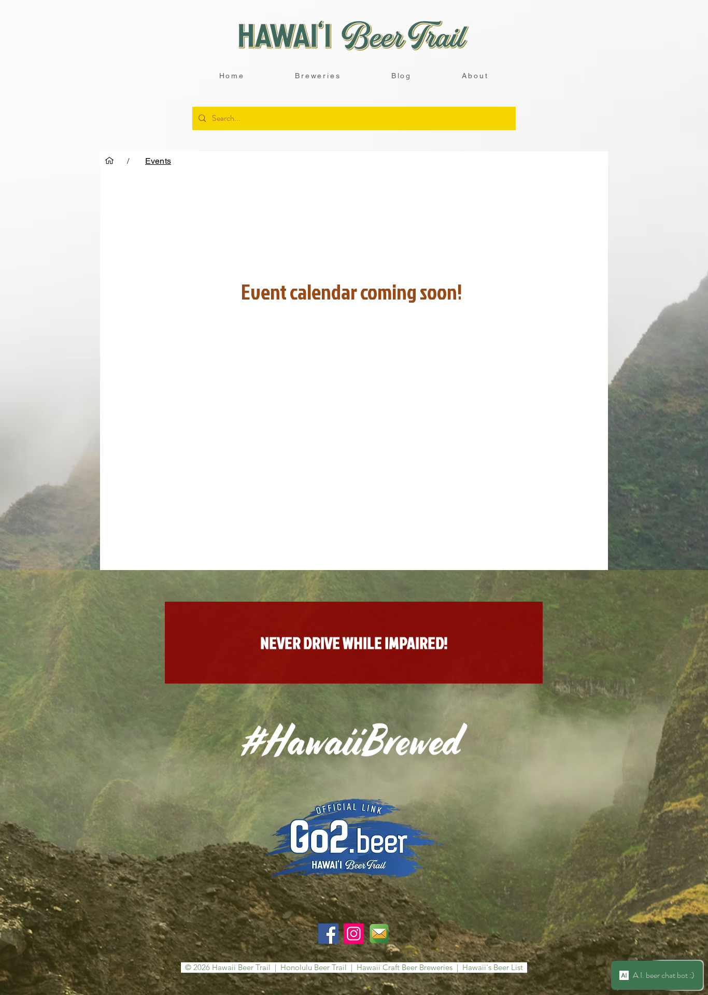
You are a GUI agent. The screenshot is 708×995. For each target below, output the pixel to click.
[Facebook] (328, 933)
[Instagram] (354, 933)
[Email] (379, 933)
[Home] (109, 160)
